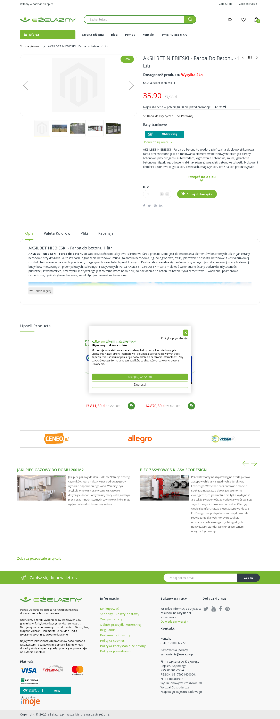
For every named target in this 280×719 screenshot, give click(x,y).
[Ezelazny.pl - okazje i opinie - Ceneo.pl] (56, 439)
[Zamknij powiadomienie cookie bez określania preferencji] (185, 332)
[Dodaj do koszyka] (131, 405)
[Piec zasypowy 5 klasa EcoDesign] (164, 488)
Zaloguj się (225, 4)
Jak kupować (109, 608)
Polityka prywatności (115, 651)
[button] (25, 85)
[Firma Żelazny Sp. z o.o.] (55, 599)
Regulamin (108, 630)
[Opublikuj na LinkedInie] (160, 205)
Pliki (84, 233)
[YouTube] (214, 608)
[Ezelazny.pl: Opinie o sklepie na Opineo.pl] (223, 439)
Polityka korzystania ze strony (123, 646)
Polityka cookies (112, 640)
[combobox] (133, 19)
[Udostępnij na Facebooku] (144, 205)
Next (254, 463)
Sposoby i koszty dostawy (119, 614)
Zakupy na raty (111, 619)
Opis (29, 233)
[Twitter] (206, 608)
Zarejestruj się (248, 4)
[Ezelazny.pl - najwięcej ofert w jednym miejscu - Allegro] (140, 439)
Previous (245, 463)
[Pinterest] (227, 608)
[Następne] (257, 58)
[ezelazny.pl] (47, 19)
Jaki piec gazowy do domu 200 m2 (50, 469)
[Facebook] (220, 608)
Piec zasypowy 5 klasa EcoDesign (173, 469)
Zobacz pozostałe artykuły (39, 558)
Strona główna (30, 46)
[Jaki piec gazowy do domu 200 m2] (41, 488)
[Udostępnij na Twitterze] (149, 205)
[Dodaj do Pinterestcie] (155, 205)
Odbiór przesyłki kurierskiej (120, 624)
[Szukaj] (190, 19)
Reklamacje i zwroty (115, 635)
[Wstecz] (243, 58)
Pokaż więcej (42, 291)
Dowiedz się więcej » (158, 142)
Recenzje (106, 233)
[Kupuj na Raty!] (164, 134)
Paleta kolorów (57, 233)
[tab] (29, 235)
